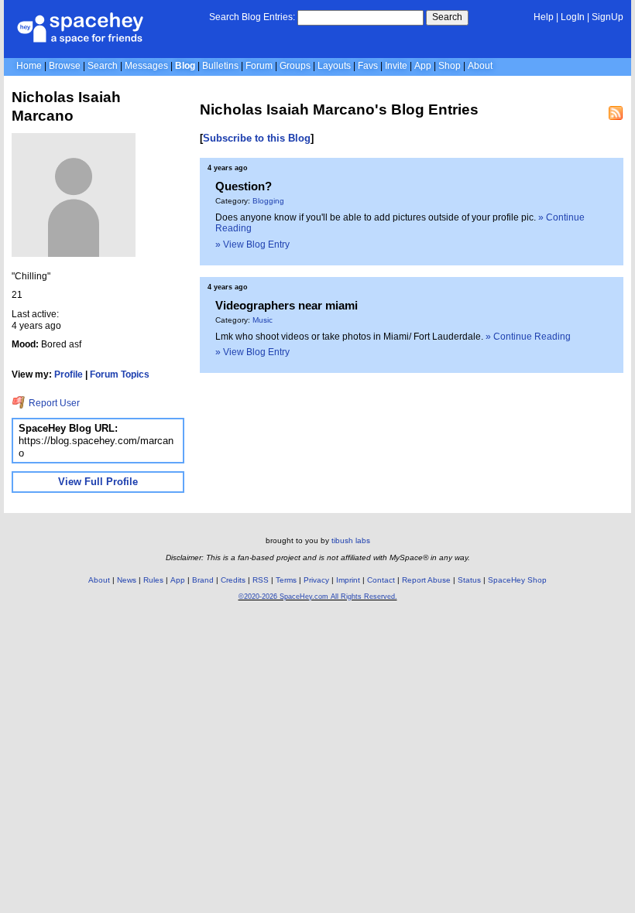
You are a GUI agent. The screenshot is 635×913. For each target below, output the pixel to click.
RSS (260, 580)
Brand (203, 580)
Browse (65, 65)
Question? (243, 186)
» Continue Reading (528, 336)
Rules (153, 580)
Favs (368, 65)
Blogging (268, 201)
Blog (185, 65)
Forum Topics (119, 374)
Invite (396, 65)
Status (469, 580)
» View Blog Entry (252, 244)
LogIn (573, 17)
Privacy (316, 580)
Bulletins (220, 65)
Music (262, 320)
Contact (381, 580)
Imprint (348, 580)
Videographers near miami (286, 305)
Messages (146, 65)
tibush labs (350, 540)
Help (544, 17)
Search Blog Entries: (252, 17)
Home (29, 65)
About (480, 65)
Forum (259, 65)
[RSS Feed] (615, 113)
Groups (295, 65)
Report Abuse (426, 580)
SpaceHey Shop (517, 580)
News (126, 580)
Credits (233, 580)
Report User (53, 403)
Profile (68, 374)
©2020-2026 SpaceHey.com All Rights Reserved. (318, 596)
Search (447, 17)
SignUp (607, 17)
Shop (449, 65)
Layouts (334, 65)
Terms (286, 580)
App (422, 65)
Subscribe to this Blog (257, 138)
